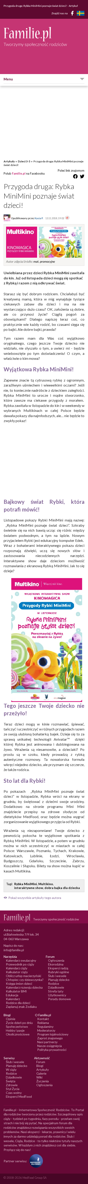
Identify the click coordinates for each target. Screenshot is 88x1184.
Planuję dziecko (58, 980)
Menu (8, 79)
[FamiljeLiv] (80, 13)
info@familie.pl (14, 950)
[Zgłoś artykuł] (67, 218)
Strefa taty (55, 991)
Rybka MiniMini (25, 884)
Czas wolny (14, 1093)
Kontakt (43, 1019)
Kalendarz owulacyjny (21, 960)
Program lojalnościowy (52, 1034)
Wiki (39, 1077)
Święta (10, 1081)
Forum (40, 1062)
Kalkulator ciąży (17, 972)
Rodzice (53, 983)
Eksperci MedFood (19, 1096)
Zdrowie (12, 1085)
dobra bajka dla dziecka (62, 888)
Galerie (41, 1073)
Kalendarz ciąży (16, 968)
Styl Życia (12, 1089)
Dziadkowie (56, 987)
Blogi (39, 1066)
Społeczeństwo (17, 1026)
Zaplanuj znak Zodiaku (21, 1007)
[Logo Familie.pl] (44, 34)
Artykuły (9, 161)
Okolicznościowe (18, 1034)
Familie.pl (18, 173)
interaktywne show (28, 888)
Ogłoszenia (56, 960)
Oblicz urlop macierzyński (23, 976)
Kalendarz (13, 999)
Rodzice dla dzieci (18, 1003)
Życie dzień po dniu (19, 1023)
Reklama (43, 1023)
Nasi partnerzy (47, 1042)
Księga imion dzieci (19, 983)
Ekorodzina (55, 964)
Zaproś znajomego (50, 1038)
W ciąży (11, 1069)
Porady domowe (59, 999)
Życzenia (42, 1081)
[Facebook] (73, 14)
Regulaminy (45, 1026)
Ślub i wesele (57, 976)
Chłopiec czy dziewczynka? (25, 980)
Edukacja (12, 995)
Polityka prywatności (51, 1050)
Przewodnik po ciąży (20, 964)
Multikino (45, 884)
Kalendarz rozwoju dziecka (24, 987)
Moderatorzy (46, 1030)
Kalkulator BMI (16, 991)
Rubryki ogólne (58, 972)
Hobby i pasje (15, 1030)
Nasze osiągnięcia (49, 1046)
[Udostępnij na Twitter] (82, 177)
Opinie (10, 1019)
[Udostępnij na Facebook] (75, 177)
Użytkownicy (57, 995)
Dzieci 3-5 (24, 161)
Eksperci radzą (58, 968)
